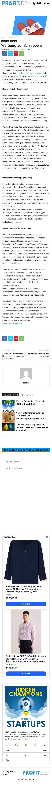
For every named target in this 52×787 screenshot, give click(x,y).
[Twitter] (10, 53)
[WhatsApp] (21, 53)
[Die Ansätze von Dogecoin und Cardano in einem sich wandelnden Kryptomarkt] (8, 427)
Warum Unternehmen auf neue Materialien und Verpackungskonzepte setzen (30, 416)
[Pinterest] (16, 53)
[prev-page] (3, 436)
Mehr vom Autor (27, 395)
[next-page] (7, 436)
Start (2, 38)
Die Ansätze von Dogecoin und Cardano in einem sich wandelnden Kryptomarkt (32, 427)
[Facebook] (4, 53)
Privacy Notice (9, 771)
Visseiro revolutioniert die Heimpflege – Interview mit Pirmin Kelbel (13, 356)
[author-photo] (26, 379)
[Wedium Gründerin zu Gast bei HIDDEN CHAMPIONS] (8, 406)
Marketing (13, 41)
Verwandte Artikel (11, 395)
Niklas (6, 50)
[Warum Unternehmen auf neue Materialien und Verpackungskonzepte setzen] (8, 418)
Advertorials (11, 38)
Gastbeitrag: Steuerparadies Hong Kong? (39, 354)
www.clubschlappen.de (12, 323)
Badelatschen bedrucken (31, 73)
